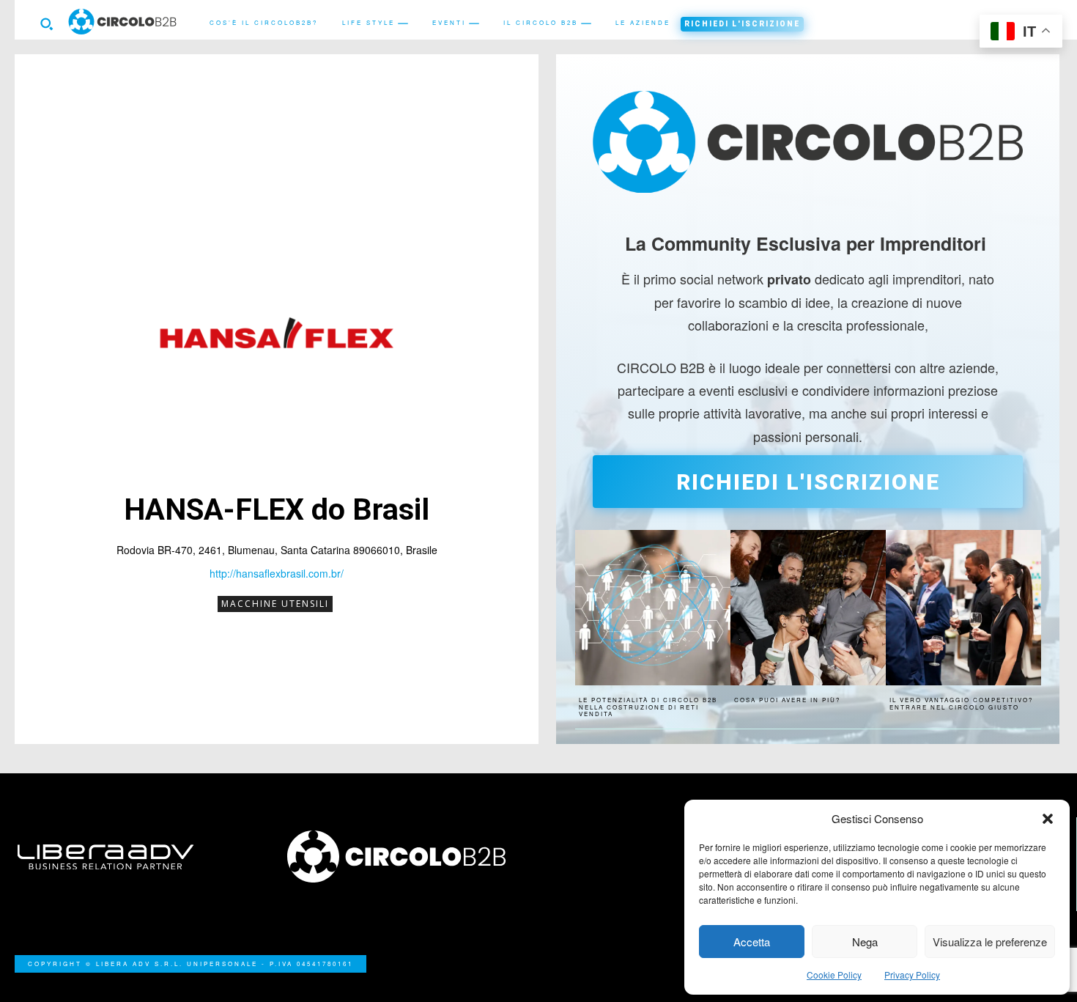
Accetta (751, 941)
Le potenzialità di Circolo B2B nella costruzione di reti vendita (648, 707)
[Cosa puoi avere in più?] (808, 607)
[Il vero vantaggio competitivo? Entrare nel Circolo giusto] (963, 607)
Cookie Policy (834, 974)
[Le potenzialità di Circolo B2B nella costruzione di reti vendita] (652, 607)
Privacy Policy (912, 974)
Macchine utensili (275, 603)
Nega (865, 941)
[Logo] (404, 856)
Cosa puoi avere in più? (787, 700)
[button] (1047, 818)
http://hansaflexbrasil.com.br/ (277, 573)
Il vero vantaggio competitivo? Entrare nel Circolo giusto (961, 703)
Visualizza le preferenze (990, 941)
